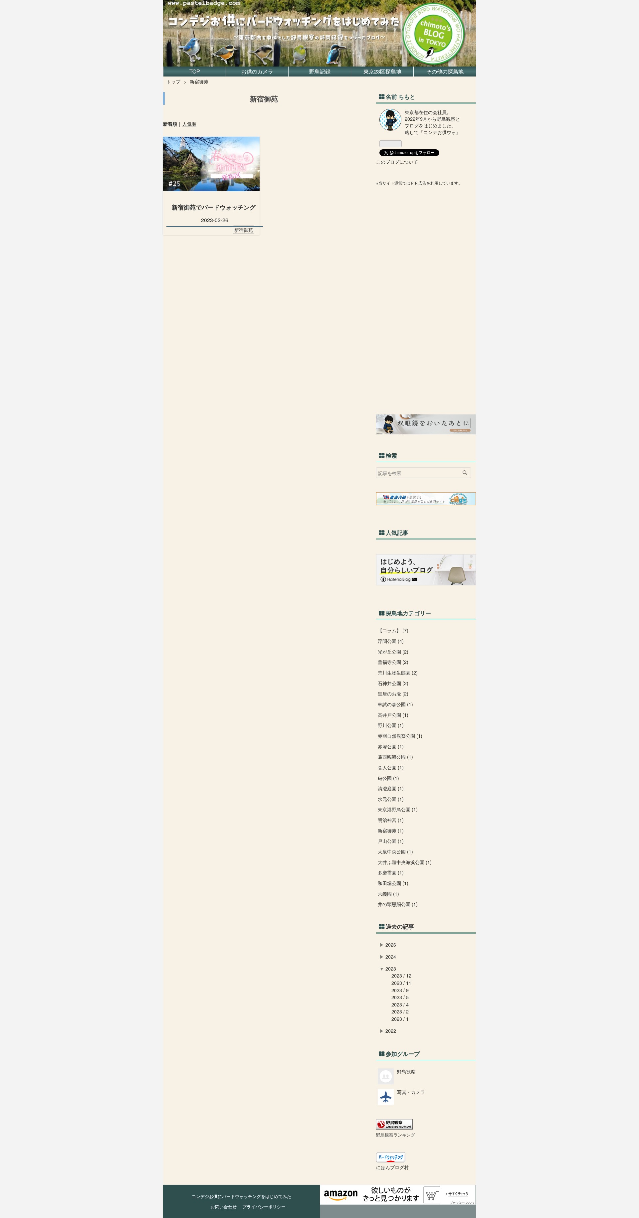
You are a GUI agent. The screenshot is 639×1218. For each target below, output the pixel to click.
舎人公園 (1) (391, 767)
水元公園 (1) (391, 798)
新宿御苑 (243, 229)
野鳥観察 (406, 1071)
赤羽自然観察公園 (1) (400, 735)
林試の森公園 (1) (395, 703)
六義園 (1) (388, 893)
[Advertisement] (426, 300)
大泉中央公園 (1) (395, 851)
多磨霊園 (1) (391, 872)
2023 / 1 (400, 1018)
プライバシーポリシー (262, 1206)
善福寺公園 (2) (393, 661)
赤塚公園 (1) (391, 746)
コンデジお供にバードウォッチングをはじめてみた (277, 6)
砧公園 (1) (388, 777)
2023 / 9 (400, 990)
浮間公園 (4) (391, 640)
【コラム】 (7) (393, 630)
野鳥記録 (319, 71)
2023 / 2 (400, 1011)
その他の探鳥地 (445, 71)
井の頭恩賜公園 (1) (398, 903)
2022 (390, 1030)
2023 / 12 (401, 975)
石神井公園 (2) (393, 683)
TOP (194, 71)
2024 (390, 956)
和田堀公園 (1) (393, 882)
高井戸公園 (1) (393, 714)
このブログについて (397, 161)
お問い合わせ (224, 1206)
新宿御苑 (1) (391, 830)
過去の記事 (400, 926)
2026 (390, 944)
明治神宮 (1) (391, 819)
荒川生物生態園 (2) (398, 672)
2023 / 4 (400, 1004)
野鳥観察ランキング (395, 1135)
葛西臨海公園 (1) (395, 756)
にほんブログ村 (392, 1166)
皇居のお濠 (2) (393, 693)
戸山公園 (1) (391, 840)
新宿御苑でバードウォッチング (214, 207)
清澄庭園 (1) (391, 788)
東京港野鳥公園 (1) (398, 809)
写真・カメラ (411, 1091)
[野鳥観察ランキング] (394, 1127)
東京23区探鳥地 (382, 71)
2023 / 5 (400, 996)
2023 (390, 968)
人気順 (189, 123)
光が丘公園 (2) (393, 651)
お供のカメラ (257, 71)
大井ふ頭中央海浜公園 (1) (405, 861)
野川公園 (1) (391, 724)
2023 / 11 (401, 982)
